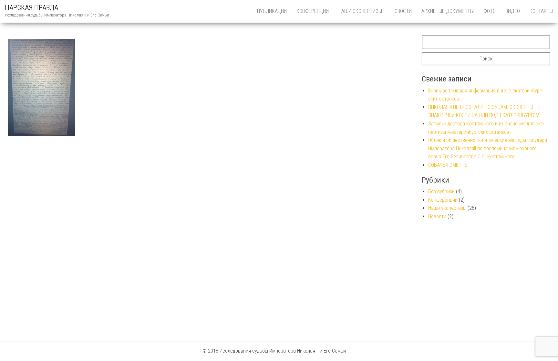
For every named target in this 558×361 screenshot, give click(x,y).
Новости (402, 11)
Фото (489, 11)
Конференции (312, 11)
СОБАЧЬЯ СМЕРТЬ (447, 165)
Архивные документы (447, 11)
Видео (512, 11)
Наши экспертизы (360, 11)
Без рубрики (441, 191)
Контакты (541, 11)
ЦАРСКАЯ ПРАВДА (31, 8)
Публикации (272, 11)
